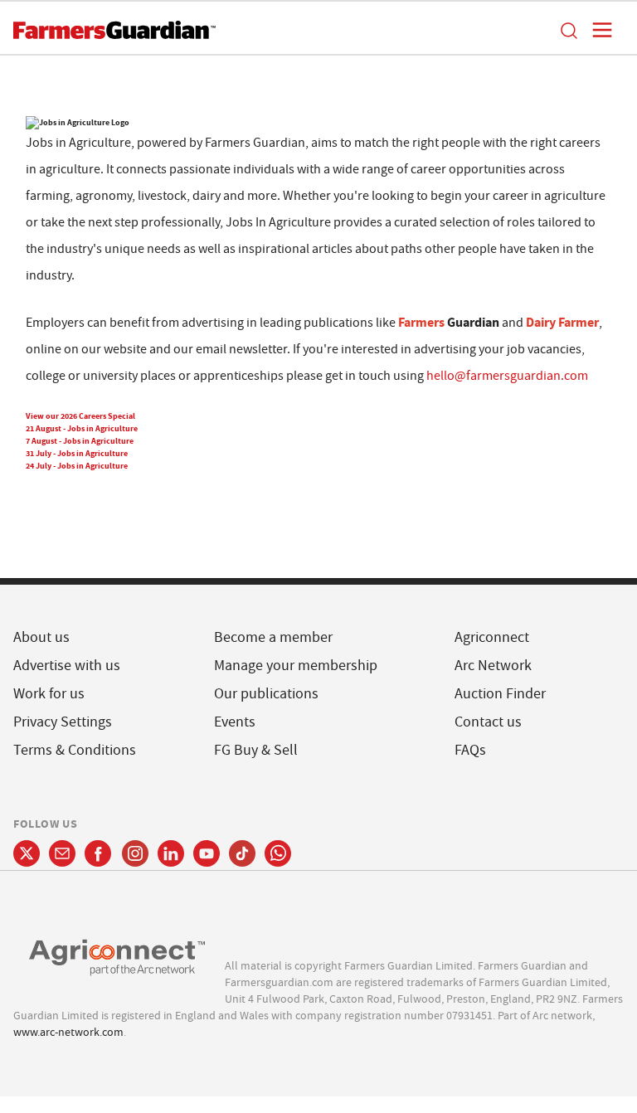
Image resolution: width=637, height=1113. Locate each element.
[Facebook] (98, 853)
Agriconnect (492, 637)
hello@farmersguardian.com (507, 375)
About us (41, 637)
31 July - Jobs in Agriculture (77, 453)
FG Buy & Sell (256, 750)
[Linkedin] (171, 853)
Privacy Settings (62, 721)
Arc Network (493, 665)
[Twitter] (26, 853)
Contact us (488, 721)
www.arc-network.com (68, 1031)
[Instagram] (135, 853)
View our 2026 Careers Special (80, 416)
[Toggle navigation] (597, 30)
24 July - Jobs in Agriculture (77, 465)
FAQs (470, 750)
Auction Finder (500, 693)
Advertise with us (66, 665)
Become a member (273, 637)
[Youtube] (206, 853)
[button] (568, 30)
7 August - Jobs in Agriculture (80, 440)
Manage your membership (295, 665)
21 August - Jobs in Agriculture (82, 428)
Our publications (266, 693)
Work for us (49, 693)
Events (234, 721)
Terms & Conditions (74, 750)
